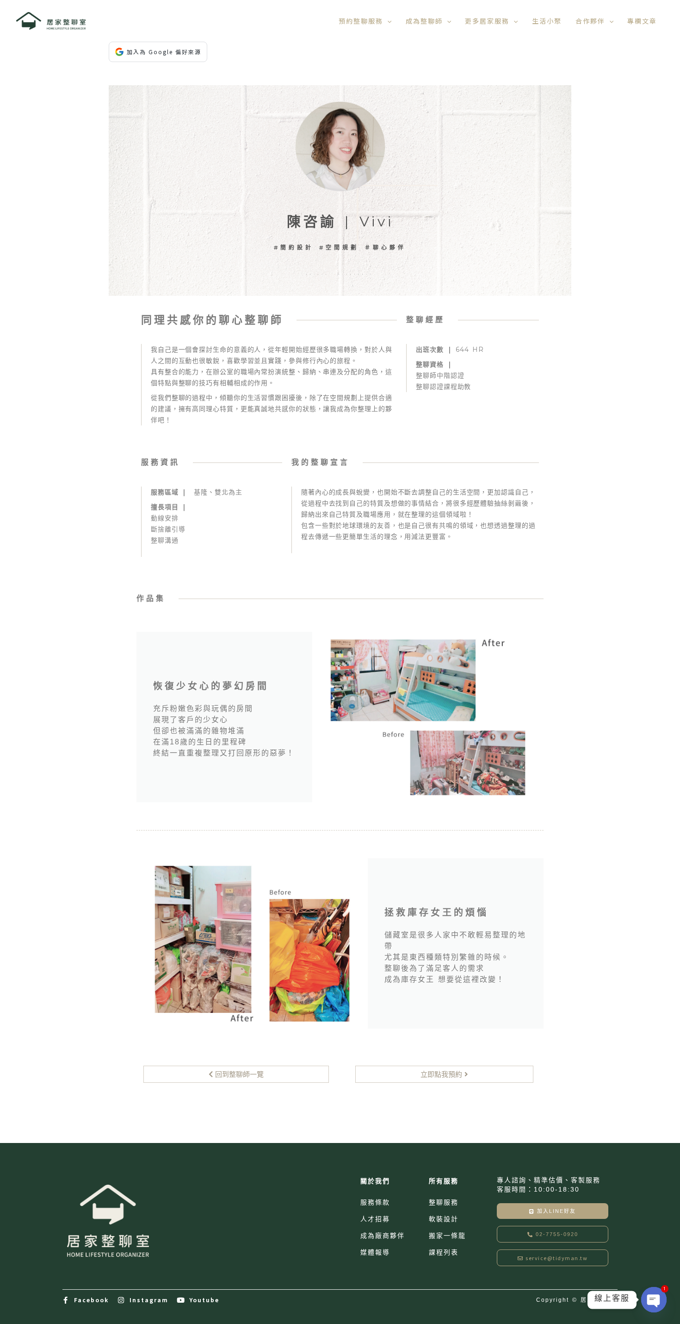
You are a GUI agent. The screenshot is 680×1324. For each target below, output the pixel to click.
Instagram (149, 1300)
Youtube (204, 1300)
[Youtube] (181, 1300)
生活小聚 (547, 20)
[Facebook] (65, 1300)
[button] (387, 21)
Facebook (91, 1300)
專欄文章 (642, 20)
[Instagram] (121, 1300)
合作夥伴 (590, 20)
